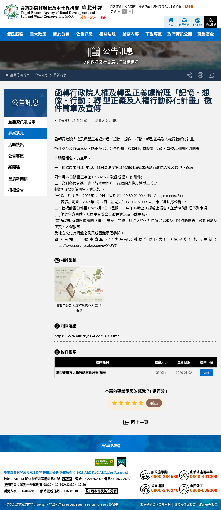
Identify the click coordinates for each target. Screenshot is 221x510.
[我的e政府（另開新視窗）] (121, 462)
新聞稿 (14, 167)
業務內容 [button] (130, 34)
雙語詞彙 (144, 6)
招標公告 (16, 190)
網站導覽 (115, 6)
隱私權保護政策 (185, 504)
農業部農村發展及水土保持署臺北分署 (55, 11)
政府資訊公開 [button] (179, 34)
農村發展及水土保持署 (167, 6)
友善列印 (200, 75)
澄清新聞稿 (18, 179)
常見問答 (130, 6)
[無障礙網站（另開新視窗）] (104, 462)
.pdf (206, 372)
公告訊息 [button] (84, 34)
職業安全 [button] (205, 34)
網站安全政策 (208, 504)
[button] (119, 11)
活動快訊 (16, 145)
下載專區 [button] (153, 34)
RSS (188, 6)
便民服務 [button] (15, 34)
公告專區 (16, 156)
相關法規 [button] (107, 34)
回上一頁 (211, 75)
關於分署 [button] (61, 34)
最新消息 (59, 75)
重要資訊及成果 (21, 122)
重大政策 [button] (38, 34)
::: (108, 6)
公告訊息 (41, 75)
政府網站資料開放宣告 (155, 504)
